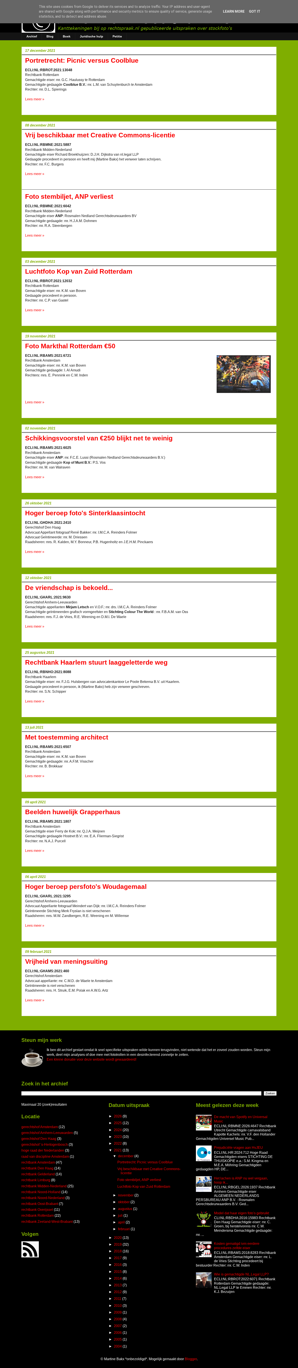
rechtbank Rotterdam (37, 1215)
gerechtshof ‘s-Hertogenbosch (44, 1144)
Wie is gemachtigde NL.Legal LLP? (241, 1274)
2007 (118, 1326)
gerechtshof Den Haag (38, 1139)
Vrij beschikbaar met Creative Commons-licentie (100, 135)
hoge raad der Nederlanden (42, 1150)
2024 (118, 1130)
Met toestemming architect (66, 737)
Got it (254, 11)
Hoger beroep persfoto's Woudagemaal (86, 886)
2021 (118, 1150)
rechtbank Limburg (35, 1180)
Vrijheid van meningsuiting (66, 961)
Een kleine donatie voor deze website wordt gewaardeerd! (91, 1059)
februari (124, 1229)
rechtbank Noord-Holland (40, 1192)
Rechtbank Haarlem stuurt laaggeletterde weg (96, 662)
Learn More (234, 11)
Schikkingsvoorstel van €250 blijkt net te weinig (99, 438)
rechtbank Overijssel (37, 1209)
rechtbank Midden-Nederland (44, 1186)
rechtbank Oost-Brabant (39, 1204)
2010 (118, 1305)
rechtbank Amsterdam (38, 1162)
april (122, 1222)
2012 (118, 1292)
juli (120, 1215)
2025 (118, 1123)
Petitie (117, 36)
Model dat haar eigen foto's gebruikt (241, 1213)
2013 (118, 1285)
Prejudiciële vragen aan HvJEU (238, 1147)
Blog (49, 36)
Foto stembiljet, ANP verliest (69, 196)
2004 (118, 1346)
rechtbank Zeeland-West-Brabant (47, 1221)
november (126, 1195)
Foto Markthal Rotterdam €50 (70, 346)
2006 (118, 1332)
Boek (66, 36)
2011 (118, 1299)
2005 (118, 1339)
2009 (118, 1312)
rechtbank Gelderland (38, 1174)
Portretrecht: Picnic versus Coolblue (82, 60)
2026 (118, 1116)
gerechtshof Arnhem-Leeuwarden (47, 1133)
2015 (118, 1272)
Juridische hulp (91, 36)
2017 (118, 1258)
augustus (125, 1209)
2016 (118, 1265)
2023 (118, 1137)
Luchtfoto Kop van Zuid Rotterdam (78, 271)
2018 (118, 1251)
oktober (124, 1202)
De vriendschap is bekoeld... (69, 587)
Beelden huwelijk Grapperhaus (72, 811)
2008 (118, 1319)
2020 (118, 1238)
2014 (118, 1278)
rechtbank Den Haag (37, 1168)
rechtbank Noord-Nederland (43, 1198)
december (126, 1156)
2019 (118, 1244)
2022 (118, 1143)
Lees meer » (34, 99)
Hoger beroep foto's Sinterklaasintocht (85, 513)
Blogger (191, 1359)
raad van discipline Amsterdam (45, 1156)
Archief (31, 36)
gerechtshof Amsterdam (39, 1127)
